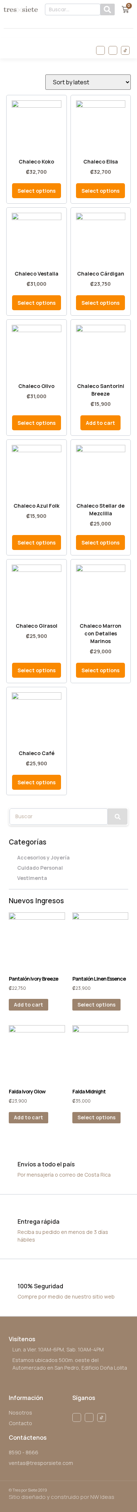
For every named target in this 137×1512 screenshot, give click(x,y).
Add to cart (28, 1004)
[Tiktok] (125, 50)
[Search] (107, 9)
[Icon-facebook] (100, 50)
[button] (8, 48)
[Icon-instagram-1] (113, 50)
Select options (96, 1004)
